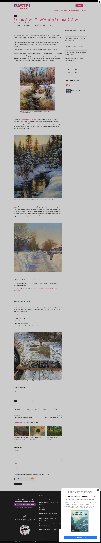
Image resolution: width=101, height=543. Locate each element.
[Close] (98, 490)
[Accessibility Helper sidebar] (99, 1)
